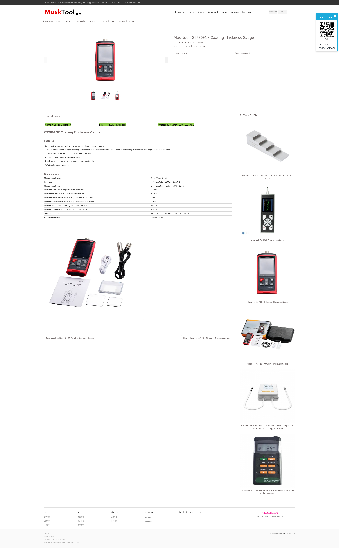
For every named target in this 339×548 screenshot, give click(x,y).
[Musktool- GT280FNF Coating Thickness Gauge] (267, 272)
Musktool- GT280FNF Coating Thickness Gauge (267, 302)
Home (191, 11)
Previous (70, 338)
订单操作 (47, 525)
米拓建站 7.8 (280, 534)
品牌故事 (114, 517)
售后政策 (81, 517)
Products (179, 11)
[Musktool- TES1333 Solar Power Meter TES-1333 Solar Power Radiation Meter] (267, 461)
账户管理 (47, 517)
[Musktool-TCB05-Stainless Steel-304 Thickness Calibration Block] (267, 146)
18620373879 (270, 513)
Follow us (148, 512)
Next (206, 338)
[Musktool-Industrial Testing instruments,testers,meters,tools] (62, 12)
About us (115, 512)
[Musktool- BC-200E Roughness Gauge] (267, 210)
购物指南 (47, 521)
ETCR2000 (273, 12)
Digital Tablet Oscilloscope (189, 512)
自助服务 (81, 521)
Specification (53, 115)
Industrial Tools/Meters (87, 21)
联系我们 (114, 521)
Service (81, 512)
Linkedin (147, 517)
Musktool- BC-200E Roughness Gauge (267, 240)
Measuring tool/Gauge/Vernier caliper (118, 21)
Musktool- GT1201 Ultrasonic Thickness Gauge (267, 364)
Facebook (147, 521)
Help (46, 512)
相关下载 (81, 525)
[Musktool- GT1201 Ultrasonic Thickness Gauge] (267, 334)
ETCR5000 (282, 12)
